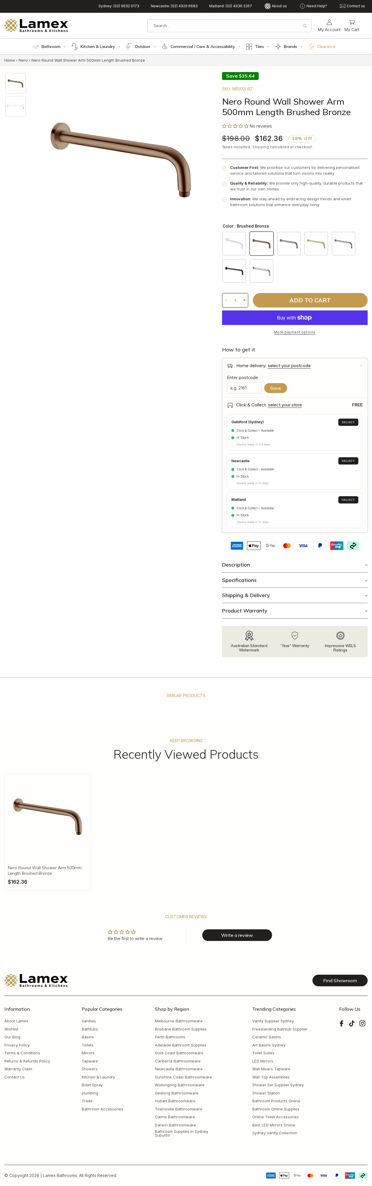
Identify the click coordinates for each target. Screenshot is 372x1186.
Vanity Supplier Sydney (273, 1021)
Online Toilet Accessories (275, 1117)
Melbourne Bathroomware (179, 1021)
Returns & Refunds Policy (27, 1061)
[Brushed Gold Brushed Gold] (316, 243)
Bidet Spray (92, 1085)
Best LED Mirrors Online (273, 1125)
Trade (87, 1101)
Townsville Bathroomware (178, 1109)
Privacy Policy (17, 1045)
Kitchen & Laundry (98, 1077)
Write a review (237, 935)
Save (275, 388)
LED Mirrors (262, 1061)
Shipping (260, 147)
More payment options (295, 332)
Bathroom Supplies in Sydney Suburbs (181, 1133)
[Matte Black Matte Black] (234, 271)
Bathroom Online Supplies (275, 1109)
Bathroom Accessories (102, 1109)
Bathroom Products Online (276, 1101)
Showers (90, 1069)
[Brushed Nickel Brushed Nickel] (343, 243)
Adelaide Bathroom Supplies (180, 1045)
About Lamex (16, 1021)
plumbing (90, 1093)
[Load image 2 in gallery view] (15, 106)
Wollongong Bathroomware (180, 1085)
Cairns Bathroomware (175, 1117)
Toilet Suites (263, 1053)
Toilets (88, 1045)
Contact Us (14, 1077)
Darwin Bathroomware (175, 1125)
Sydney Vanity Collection (274, 1133)
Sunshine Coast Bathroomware (183, 1077)
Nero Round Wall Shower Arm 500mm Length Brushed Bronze (45, 870)
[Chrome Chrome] (261, 271)
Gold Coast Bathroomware (179, 1053)
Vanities (89, 1021)
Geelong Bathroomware (176, 1093)
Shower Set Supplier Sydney (278, 1085)
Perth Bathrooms (170, 1037)
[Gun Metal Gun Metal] (289, 243)
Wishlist (11, 1029)
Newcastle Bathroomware (179, 1069)
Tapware (90, 1061)
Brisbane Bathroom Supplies (181, 1029)
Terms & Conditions (22, 1053)
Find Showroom (340, 980)
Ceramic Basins (266, 1037)
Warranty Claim (18, 1069)
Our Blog (12, 1037)
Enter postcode (242, 377)
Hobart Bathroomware (175, 1101)
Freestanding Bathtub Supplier (279, 1029)
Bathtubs (90, 1029)
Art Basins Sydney (268, 1045)
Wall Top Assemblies (271, 1077)
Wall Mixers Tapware (271, 1069)
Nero (23, 60)
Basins (88, 1037)
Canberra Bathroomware (178, 1061)
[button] (352, 25)
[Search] (304, 25)
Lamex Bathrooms (60, 1175)
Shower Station (266, 1093)
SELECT (348, 422)
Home (9, 60)
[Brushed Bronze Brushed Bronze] (261, 243)
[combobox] (229, 25)
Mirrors (88, 1053)
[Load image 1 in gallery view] (15, 83)
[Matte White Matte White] (234, 243)
